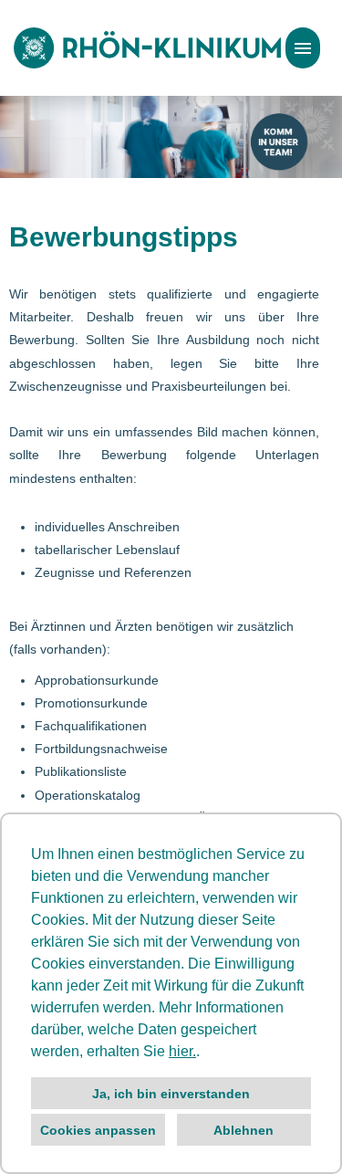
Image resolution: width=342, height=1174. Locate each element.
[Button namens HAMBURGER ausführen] (302, 47)
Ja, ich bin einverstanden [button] (171, 1093)
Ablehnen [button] (243, 1130)
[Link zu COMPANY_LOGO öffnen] (147, 48)
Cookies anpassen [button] (98, 1130)
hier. (182, 1051)
